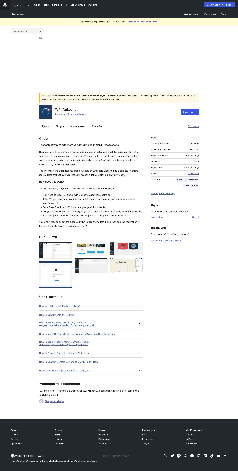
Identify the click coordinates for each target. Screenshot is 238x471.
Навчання (103, 430)
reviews (194, 185)
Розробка (97, 126)
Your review (157, 217)
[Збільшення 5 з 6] (139, 245)
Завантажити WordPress (220, 5)
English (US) (193, 173)
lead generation (191, 180)
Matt (189, 434)
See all (195, 217)
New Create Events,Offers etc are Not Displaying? (64, 370)
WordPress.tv (105, 443)
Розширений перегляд (163, 193)
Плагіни (58, 439)
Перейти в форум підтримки (166, 240)
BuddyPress (192, 443)
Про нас (15, 430)
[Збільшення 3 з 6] (103, 245)
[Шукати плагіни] (40, 31)
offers (186, 185)
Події (144, 434)
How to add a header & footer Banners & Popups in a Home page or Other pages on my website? (64, 343)
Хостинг (15, 439)
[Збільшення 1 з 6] (68, 245)
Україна (40, 456)
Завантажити (190, 112)
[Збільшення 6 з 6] (139, 261)
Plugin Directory (18, 14)
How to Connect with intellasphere (56, 315)
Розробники (104, 439)
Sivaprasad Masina (77, 114)
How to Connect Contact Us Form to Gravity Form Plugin (68, 362)
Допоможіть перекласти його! (143, 22)
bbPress (191, 439)
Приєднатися (148, 430)
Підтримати (148, 439)
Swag (146, 443)
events (180, 180)
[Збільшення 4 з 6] (103, 261)
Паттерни (59, 443)
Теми (57, 434)
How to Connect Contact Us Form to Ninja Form (64, 353)
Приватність (17, 443)
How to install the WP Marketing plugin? (59, 306)
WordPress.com (194, 430)
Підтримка (193, 126)
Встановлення (78, 126)
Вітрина (58, 430)
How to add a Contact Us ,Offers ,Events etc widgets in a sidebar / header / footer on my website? (66, 324)
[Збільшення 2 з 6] (68, 264)
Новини (14, 434)
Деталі (45, 126)
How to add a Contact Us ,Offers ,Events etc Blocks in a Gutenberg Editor (77, 334)
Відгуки (60, 126)
